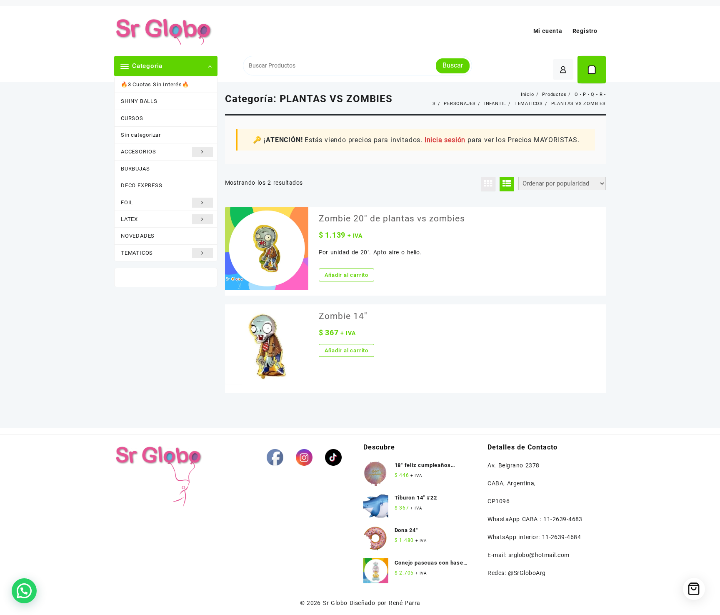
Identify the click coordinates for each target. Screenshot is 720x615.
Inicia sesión (445, 140)
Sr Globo (335, 603)
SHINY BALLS (139, 101)
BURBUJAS (135, 169)
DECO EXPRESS (141, 185)
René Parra (404, 603)
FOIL (127, 202)
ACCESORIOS (138, 151)
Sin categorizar (141, 135)
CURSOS (132, 118)
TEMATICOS (137, 253)
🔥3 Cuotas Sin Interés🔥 (155, 84)
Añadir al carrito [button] (347, 275)
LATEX (129, 219)
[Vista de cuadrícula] (488, 184)
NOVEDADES (138, 236)
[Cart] (591, 70)
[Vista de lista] (507, 184)
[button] (24, 590)
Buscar (452, 65)
